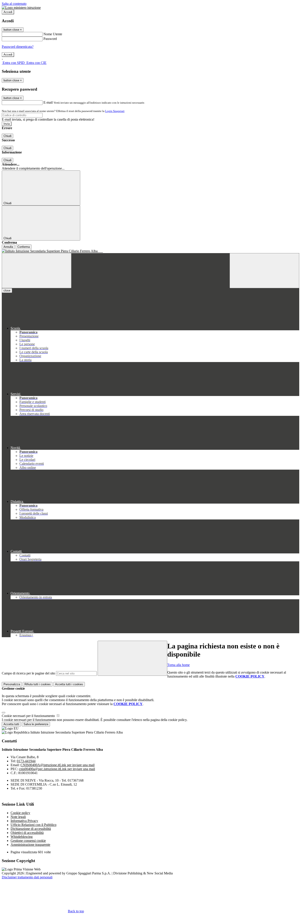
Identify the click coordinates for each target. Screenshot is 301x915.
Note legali (18, 817)
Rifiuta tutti (37, 684)
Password (50, 39)
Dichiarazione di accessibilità (31, 829)
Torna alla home (178, 665)
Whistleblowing (22, 836)
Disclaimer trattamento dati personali (27, 877)
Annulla (8, 246)
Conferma (23, 246)
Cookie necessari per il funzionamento (29, 716)
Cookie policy (20, 813)
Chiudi (7, 136)
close (7, 290)
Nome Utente (52, 34)
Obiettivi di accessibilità (27, 833)
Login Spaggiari (114, 111)
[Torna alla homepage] (150, 251)
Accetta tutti (69, 684)
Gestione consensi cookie (28, 840)
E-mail (48, 102)
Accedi (8, 12)
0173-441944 (26, 761)
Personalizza (12, 684)
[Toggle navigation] (36, 270)
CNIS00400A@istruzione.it (57, 765)
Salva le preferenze (36, 724)
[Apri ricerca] (264, 270)
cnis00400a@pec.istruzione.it (57, 769)
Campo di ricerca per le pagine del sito (28, 673)
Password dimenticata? (17, 47)
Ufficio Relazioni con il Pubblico (33, 825)
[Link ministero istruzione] (21, 7)
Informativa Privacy (24, 821)
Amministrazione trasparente (30, 844)
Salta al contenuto (14, 4)
